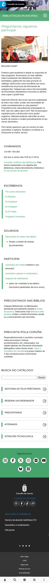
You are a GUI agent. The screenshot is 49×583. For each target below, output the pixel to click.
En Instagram (11, 206)
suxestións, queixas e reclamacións (21, 273)
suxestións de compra (15, 264)
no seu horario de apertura (16, 170)
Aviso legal (24, 556)
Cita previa (9, 530)
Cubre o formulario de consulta (22, 350)
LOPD (25, 560)
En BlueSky (10, 196)
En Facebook (11, 201)
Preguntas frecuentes (15, 216)
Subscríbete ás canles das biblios (20, 236)
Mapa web (24, 565)
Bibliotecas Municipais (20, 15)
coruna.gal (8, 4)
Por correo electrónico (15, 191)
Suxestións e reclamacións (17, 525)
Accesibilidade (24, 573)
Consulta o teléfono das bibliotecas (20, 162)
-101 (43, 548)
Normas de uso (24, 569)
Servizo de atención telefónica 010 (20, 520)
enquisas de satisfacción (16, 278)
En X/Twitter (11, 211)
